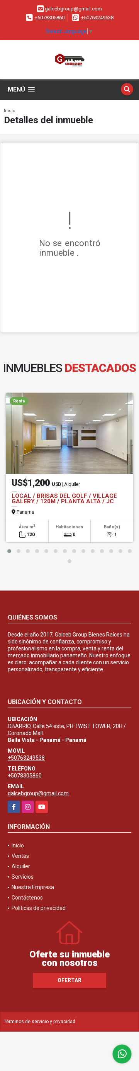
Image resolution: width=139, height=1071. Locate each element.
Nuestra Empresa (33, 887)
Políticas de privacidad (39, 908)
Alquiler (21, 866)
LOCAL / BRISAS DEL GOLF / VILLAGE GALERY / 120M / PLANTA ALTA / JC (64, 498)
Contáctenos (27, 897)
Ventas (20, 856)
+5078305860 (49, 17)
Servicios (23, 877)
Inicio (9, 110)
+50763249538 (97, 17)
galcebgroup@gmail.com (38, 793)
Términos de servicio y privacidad (39, 1021)
